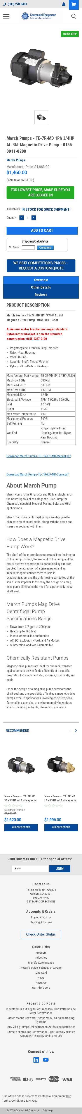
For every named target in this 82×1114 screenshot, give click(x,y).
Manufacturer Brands (41, 962)
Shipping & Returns (41, 922)
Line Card (41, 972)
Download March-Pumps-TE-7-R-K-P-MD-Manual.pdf (39, 456)
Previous (70, 730)
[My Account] (63, 4)
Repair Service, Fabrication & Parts (41, 967)
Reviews (41, 295)
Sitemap (48, 1110)
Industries (41, 957)
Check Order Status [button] (41, 934)
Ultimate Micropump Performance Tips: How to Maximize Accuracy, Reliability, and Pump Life (41, 1033)
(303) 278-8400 (17, 4)
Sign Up (46, 917)
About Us (41, 982)
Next (76, 730)
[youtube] (46, 1060)
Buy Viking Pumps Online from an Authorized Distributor (41, 1026)
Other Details (41, 287)
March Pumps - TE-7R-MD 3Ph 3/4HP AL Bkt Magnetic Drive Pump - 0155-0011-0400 (20, 799)
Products (41, 952)
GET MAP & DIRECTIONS (41, 901)
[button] (40, 192)
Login (34, 917)
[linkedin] (36, 1060)
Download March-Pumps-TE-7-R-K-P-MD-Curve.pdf (38, 474)
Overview (41, 280)
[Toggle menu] (6, 16)
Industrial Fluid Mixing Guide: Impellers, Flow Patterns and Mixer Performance (41, 1011)
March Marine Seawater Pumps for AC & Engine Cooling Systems (41, 1020)
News (41, 977)
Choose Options (21, 827)
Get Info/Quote (41, 987)
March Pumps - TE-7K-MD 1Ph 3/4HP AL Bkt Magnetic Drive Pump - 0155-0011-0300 (60, 799)
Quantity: (12, 217)
